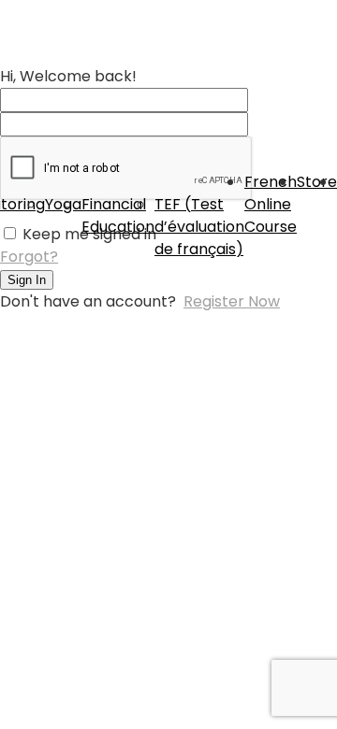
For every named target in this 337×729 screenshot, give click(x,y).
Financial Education (117, 215)
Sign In (26, 280)
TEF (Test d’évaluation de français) (199, 226)
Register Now (231, 301)
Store (317, 182)
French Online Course (270, 204)
